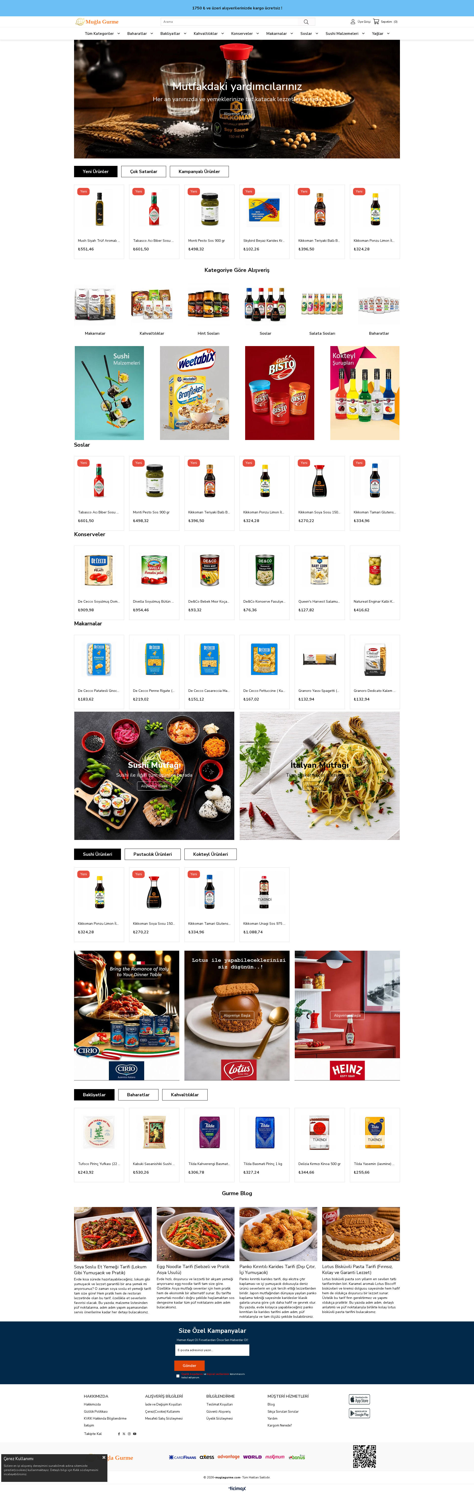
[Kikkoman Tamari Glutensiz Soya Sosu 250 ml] (375, 481)
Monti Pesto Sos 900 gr (206, 240)
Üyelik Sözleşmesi (219, 1418)
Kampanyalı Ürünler (199, 172)
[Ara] (306, 21)
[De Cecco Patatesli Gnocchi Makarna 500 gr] (99, 660)
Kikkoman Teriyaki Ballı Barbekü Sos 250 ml (319, 240)
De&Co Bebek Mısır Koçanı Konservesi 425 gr (209, 601)
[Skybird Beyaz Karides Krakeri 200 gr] (264, 210)
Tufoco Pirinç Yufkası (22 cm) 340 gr (99, 1164)
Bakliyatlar (94, 1095)
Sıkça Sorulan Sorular (283, 1411)
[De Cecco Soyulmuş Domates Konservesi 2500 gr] (99, 570)
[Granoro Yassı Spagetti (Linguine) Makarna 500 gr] (319, 660)
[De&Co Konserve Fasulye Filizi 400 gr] (264, 570)
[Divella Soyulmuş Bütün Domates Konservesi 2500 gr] (154, 570)
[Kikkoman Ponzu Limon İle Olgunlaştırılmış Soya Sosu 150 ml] (375, 210)
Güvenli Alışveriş (218, 1411)
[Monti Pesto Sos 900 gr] (209, 210)
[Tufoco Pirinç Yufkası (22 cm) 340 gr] (99, 1133)
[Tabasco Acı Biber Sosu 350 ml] (154, 210)
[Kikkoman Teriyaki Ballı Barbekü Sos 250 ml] (319, 210)
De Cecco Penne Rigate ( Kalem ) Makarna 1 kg (154, 690)
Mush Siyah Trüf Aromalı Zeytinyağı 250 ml (99, 240)
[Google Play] (359, 1413)
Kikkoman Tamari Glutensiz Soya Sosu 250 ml (375, 512)
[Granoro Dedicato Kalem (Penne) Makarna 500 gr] (375, 660)
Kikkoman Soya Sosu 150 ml (319, 512)
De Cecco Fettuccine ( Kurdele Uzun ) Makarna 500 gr (264, 690)
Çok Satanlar (143, 172)
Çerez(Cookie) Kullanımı (162, 1411)
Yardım (272, 1418)
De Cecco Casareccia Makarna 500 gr (209, 690)
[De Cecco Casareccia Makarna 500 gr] (209, 660)
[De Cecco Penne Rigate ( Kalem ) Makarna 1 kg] (154, 660)
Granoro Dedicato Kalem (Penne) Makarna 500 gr (375, 690)
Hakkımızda (92, 1404)
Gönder (189, 1365)
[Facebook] (119, 1433)
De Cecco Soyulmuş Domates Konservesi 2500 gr (99, 601)
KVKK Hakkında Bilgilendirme (105, 1418)
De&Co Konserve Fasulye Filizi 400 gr (264, 601)
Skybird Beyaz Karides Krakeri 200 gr (264, 240)
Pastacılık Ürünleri (153, 854)
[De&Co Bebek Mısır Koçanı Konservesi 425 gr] (209, 570)
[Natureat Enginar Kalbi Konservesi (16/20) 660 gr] (375, 570)
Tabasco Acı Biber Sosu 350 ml (154, 240)
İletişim (89, 1425)
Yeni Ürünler (96, 172)
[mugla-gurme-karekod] (364, 1456)
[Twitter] (123, 1433)
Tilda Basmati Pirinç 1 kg (262, 1164)
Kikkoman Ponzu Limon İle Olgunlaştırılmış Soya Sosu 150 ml (375, 240)
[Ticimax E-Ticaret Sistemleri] (237, 1489)
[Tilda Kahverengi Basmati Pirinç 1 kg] (209, 1133)
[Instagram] (129, 1433)
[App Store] (359, 1399)
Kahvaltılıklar (185, 1095)
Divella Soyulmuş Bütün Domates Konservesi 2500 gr (154, 601)
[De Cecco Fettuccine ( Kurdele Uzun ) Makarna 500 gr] (264, 660)
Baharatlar (138, 1095)
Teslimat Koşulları (219, 1404)
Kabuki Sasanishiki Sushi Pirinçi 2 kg (154, 1164)
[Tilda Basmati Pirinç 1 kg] (264, 1133)
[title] (109, 393)
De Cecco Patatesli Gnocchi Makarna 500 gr (99, 690)
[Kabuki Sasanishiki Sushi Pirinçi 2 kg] (154, 1133)
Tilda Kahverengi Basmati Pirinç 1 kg (209, 1164)
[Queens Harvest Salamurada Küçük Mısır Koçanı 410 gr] (319, 570)
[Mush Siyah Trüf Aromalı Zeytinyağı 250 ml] (99, 210)
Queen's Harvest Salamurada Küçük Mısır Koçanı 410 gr (319, 601)
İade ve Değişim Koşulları (163, 1404)
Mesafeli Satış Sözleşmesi (164, 1418)
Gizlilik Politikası (96, 1411)
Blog (271, 1404)
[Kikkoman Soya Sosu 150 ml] (319, 481)
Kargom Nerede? (280, 1425)
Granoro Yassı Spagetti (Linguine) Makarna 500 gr (319, 690)
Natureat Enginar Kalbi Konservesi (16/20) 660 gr (375, 601)
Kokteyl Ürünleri (210, 854)
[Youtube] (135, 1433)
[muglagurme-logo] (109, 1457)
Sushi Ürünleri (97, 854)
